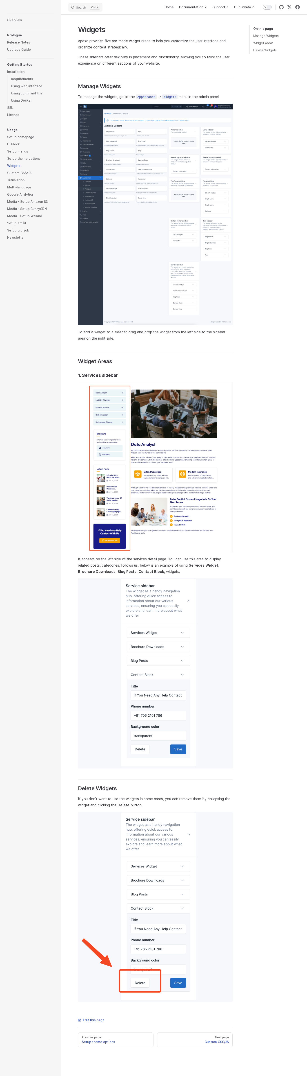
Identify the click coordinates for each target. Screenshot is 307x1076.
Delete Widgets (265, 50)
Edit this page (94, 1020)
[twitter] (289, 7)
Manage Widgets (266, 36)
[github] (281, 7)
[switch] (267, 7)
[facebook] (298, 7)
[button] (30, 35)
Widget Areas (263, 43)
